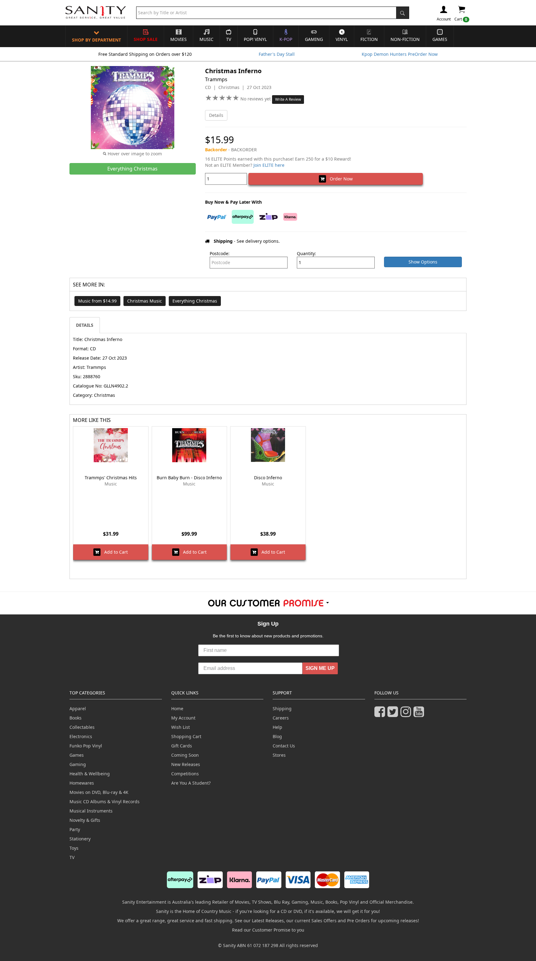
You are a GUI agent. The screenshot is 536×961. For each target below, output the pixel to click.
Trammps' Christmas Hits (111, 477)
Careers (281, 718)
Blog (277, 736)
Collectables (82, 727)
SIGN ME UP (320, 668)
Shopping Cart (186, 736)
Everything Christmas (194, 301)
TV (228, 39)
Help (277, 727)
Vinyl (342, 39)
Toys (73, 848)
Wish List (180, 727)
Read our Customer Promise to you (268, 930)
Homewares (81, 783)
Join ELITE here (268, 165)
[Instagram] (406, 714)
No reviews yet (256, 99)
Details (216, 115)
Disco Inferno (268, 477)
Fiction (369, 39)
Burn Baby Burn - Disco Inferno (189, 477)
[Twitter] (393, 714)
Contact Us (284, 746)
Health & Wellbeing (89, 774)
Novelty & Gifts (84, 820)
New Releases (185, 764)
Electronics (80, 736)
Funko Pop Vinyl (85, 746)
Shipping (282, 708)
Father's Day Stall (277, 54)
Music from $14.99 (97, 301)
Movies (178, 39)
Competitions (185, 774)
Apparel (77, 708)
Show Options (423, 262)
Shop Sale (146, 39)
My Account (183, 718)
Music (206, 39)
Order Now (339, 179)
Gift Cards (181, 746)
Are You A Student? (191, 783)
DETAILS (84, 325)
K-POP (285, 39)
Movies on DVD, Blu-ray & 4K (98, 792)
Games (439, 39)
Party (74, 829)
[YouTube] (420, 714)
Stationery (80, 839)
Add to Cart (114, 552)
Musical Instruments (91, 811)
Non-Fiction (405, 39)
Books (75, 718)
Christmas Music (144, 301)
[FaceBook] (380, 714)
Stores (279, 755)
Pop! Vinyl (255, 39)
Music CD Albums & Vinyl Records (104, 801)
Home (177, 708)
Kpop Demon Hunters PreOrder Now (400, 54)
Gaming (314, 39)
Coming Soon (185, 755)
